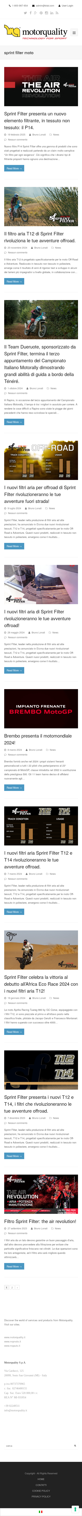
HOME (41, 1479)
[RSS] (57, 13)
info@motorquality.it (15, 1410)
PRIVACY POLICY (41, 1496)
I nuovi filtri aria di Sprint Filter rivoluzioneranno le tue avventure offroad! (37, 618)
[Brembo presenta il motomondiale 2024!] (41, 708)
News (56, 134)
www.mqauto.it (12, 1345)
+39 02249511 (12, 1405)
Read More (14, 168)
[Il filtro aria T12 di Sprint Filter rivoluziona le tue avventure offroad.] (41, 206)
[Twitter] (25, 13)
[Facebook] (30, 13)
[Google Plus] (35, 13)
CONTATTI (41, 1485)
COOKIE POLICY (41, 1490)
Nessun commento (17, 139)
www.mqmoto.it (12, 1341)
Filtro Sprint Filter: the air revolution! (40, 1221)
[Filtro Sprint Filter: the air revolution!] (41, 1194)
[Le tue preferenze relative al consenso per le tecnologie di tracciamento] (75, 1509)
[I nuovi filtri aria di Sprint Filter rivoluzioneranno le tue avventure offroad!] (41, 584)
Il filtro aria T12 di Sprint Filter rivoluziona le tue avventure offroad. (40, 237)
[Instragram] (46, 13)
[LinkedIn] (51, 13)
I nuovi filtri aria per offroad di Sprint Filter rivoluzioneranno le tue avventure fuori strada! (40, 494)
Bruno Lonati (39, 134)
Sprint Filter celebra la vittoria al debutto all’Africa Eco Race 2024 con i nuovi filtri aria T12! (41, 983)
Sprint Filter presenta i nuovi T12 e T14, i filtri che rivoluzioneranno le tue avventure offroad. (39, 1103)
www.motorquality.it (14, 1337)
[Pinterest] (41, 13)
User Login (67, 5)
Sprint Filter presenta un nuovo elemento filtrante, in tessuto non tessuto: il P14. (37, 120)
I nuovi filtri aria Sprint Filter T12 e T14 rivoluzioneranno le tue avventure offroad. (38, 859)
